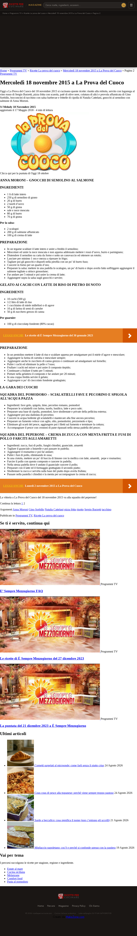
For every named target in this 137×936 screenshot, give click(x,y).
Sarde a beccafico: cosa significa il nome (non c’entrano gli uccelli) (72, 820)
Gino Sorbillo (36, 509)
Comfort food (14, 878)
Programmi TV (16, 13)
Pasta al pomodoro (17, 881)
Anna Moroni (20, 509)
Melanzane (13, 875)
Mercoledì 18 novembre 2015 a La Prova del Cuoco (69, 13)
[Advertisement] (68, 42)
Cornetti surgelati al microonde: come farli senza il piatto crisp (69, 765)
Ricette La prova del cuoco (35, 13)
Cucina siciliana (16, 872)
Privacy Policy (78, 906)
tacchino (106, 509)
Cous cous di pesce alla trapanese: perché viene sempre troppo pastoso (74, 792)
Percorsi (51, 906)
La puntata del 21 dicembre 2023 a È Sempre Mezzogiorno (43, 726)
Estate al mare (15, 868)
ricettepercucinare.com (42, 913)
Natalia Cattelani (54, 509)
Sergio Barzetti (92, 509)
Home (4, 13)
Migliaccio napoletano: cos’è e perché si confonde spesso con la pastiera (75, 847)
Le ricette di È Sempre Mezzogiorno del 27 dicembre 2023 (42, 658)
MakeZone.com (75, 917)
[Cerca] (123, 5)
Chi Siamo (94, 906)
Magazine (35, 5)
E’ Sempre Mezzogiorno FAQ (21, 591)
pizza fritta (70, 509)
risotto (80, 509)
